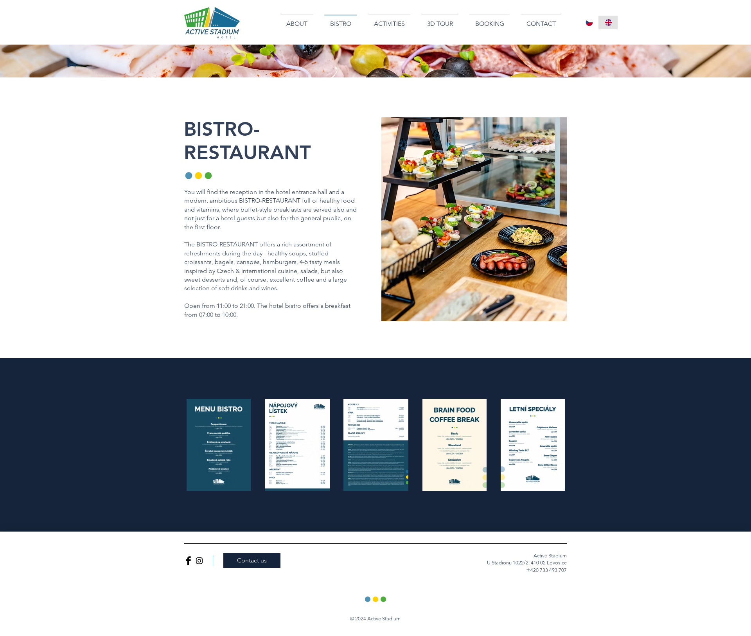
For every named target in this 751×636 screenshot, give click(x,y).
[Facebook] (188, 560)
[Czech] (589, 22)
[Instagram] (199, 560)
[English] (608, 22)
